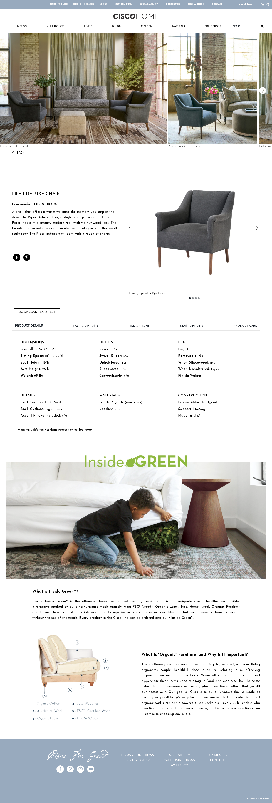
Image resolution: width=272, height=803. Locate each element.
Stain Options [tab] (191, 325)
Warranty (179, 765)
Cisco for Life (59, 4)
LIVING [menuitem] (88, 26)
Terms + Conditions (137, 755)
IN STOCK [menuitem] (21, 26)
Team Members (217, 755)
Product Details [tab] (29, 325)
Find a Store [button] (196, 4)
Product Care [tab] (245, 325)
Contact (217, 4)
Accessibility (179, 755)
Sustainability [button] (149, 4)
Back (20, 152)
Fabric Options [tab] (85, 325)
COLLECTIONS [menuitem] (213, 26)
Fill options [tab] (139, 325)
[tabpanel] (136, 387)
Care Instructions (179, 760)
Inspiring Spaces (83, 4)
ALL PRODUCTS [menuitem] (55, 26)
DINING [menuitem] (116, 26)
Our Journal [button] (123, 4)
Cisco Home (262, 798)
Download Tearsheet (37, 312)
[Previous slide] (204, 90)
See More (85, 429)
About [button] (104, 4)
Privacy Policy (137, 760)
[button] (161, 228)
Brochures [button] (173, 4)
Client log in (247, 4)
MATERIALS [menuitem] (178, 26)
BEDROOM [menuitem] (146, 26)
